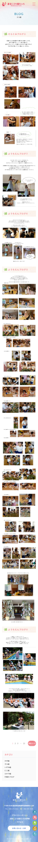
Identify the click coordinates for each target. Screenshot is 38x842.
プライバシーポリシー (20, 815)
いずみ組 (8, 767)
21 (24, 743)
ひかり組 (8, 773)
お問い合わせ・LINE (19, 828)
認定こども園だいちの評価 (20, 818)
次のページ (31, 743)
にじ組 (7, 770)
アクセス (20, 822)
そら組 (7, 764)
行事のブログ (9, 777)
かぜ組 (7, 761)
